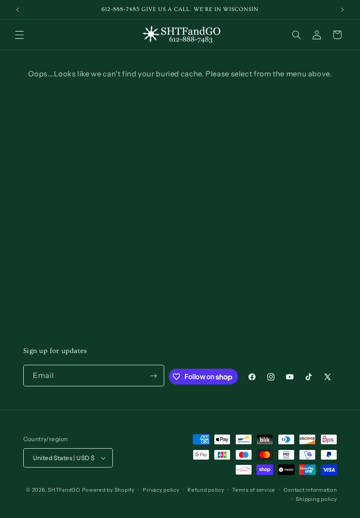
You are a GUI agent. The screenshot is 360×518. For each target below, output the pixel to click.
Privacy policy (161, 490)
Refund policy (205, 490)
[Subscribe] (153, 375)
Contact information (310, 490)
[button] (19, 35)
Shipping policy (316, 499)
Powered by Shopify (108, 490)
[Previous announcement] (17, 9)
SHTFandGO (64, 490)
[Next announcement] (342, 9)
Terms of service (253, 490)
